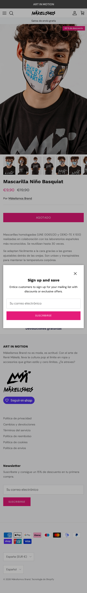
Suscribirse (43, 315)
